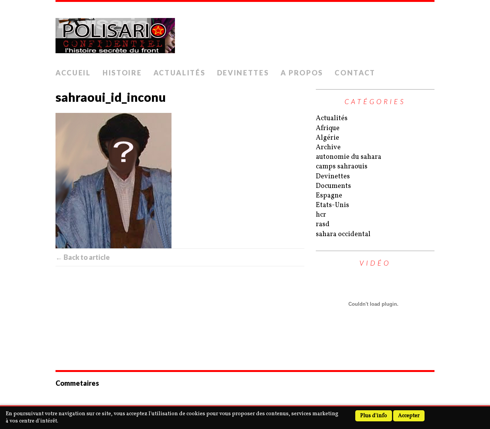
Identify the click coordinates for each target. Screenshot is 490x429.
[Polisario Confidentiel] (245, 33)
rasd (323, 224)
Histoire (122, 73)
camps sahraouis (342, 166)
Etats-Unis (332, 205)
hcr (321, 215)
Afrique (328, 128)
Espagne (329, 196)
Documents (333, 186)
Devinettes (243, 73)
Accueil (73, 73)
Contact (355, 73)
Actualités (180, 73)
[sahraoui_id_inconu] (180, 180)
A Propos (302, 73)
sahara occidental (343, 234)
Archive (328, 147)
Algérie (327, 138)
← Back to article (83, 257)
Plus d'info (373, 415)
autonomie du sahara (348, 157)
